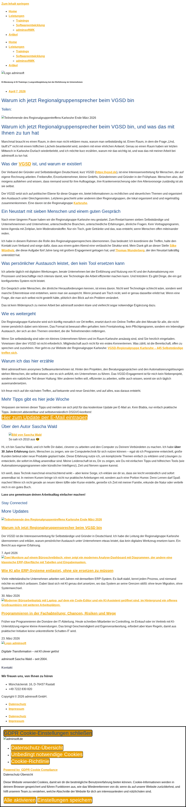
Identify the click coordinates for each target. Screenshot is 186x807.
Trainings (22, 20)
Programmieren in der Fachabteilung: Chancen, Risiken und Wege (58, 613)
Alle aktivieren (20, 800)
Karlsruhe (80, 203)
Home (13, 11)
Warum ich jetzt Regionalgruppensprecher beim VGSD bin (51, 528)
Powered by (30, 769)
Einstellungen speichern (64, 800)
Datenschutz (17, 704)
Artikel (13, 34)
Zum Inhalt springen (15, 3)
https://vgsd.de (106, 172)
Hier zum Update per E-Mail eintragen (44, 417)
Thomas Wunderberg (130, 250)
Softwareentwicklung (30, 25)
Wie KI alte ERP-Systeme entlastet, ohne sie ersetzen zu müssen (57, 571)
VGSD (25, 163)
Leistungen (16, 15)
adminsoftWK (25, 29)
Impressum (16, 708)
